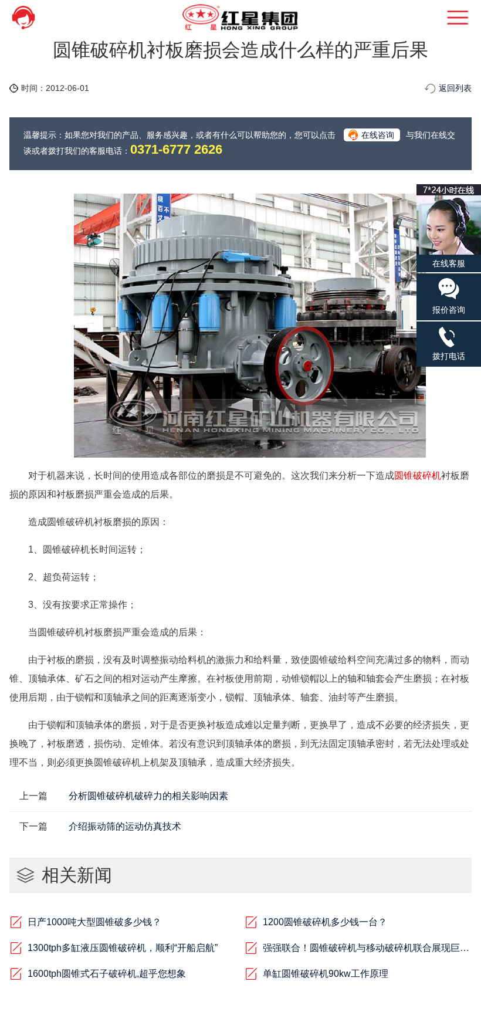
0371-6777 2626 (176, 149)
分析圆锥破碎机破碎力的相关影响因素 (148, 796)
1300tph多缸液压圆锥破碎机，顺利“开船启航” (123, 948)
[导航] (442, 17)
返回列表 (455, 88)
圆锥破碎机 (417, 475)
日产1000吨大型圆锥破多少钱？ (94, 922)
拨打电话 (448, 356)
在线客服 (448, 263)
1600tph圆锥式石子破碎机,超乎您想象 (107, 974)
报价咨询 (448, 309)
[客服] (38, 17)
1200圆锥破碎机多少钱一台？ (325, 922)
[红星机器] (240, 17)
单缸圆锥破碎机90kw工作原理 (325, 974)
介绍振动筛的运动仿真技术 (125, 826)
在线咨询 (377, 135)
